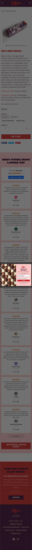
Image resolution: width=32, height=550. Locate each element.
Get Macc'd (23, 280)
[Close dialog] (30, 264)
